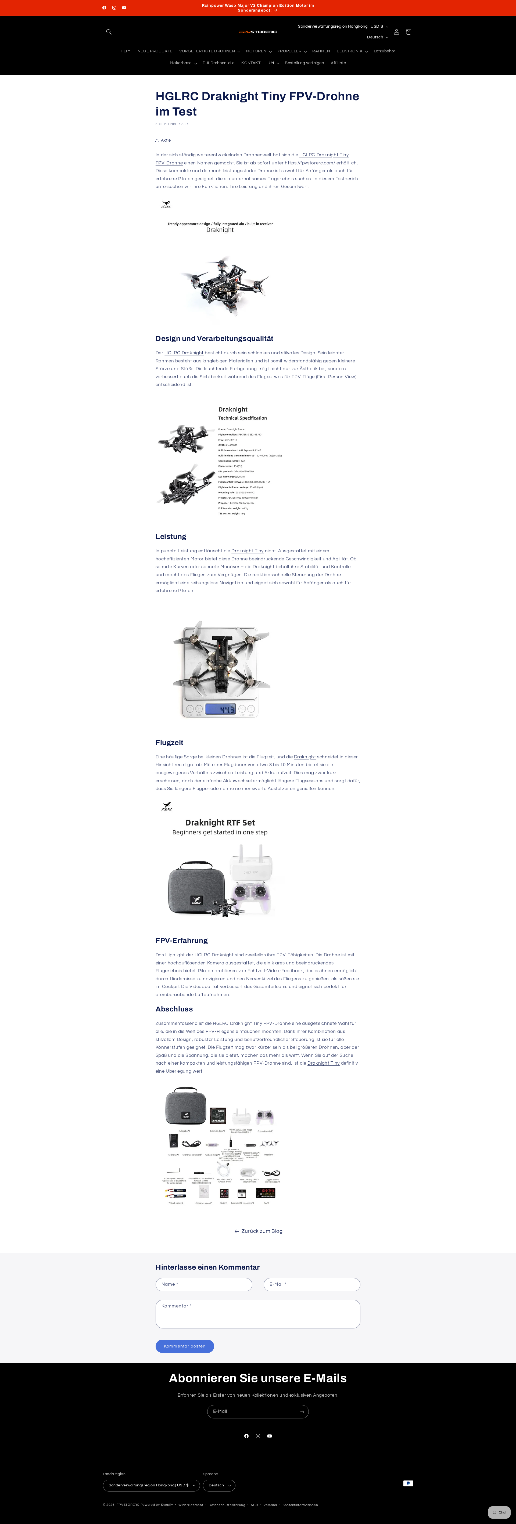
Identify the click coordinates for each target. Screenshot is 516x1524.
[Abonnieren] (302, 1411)
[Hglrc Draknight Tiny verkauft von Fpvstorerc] (220, 728)
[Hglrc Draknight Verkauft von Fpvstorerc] (220, 324)
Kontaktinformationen (300, 1505)
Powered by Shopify (157, 1504)
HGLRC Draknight (183, 353)
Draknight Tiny (247, 551)
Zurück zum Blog (262, 1231)
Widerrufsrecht (190, 1505)
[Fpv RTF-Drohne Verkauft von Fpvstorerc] (220, 1208)
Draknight (305, 757)
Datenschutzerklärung (227, 1505)
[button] (109, 32)
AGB (254, 1505)
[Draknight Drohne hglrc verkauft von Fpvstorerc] (220, 522)
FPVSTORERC (128, 1504)
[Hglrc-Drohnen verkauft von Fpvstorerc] (220, 926)
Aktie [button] (166, 140)
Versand (270, 1505)
